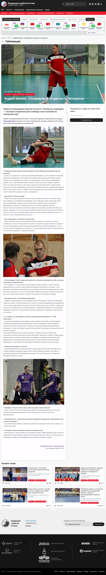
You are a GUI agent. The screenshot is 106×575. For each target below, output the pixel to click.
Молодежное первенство (17, 13)
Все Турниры (92, 33)
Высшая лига (31, 13)
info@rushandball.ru (30, 521)
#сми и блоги (30, 94)
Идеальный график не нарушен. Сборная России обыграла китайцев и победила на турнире (92, 470)
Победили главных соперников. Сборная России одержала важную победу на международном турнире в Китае (92, 492)
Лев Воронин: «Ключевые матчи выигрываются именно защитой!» (38, 469)
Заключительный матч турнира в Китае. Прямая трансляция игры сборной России (39, 491)
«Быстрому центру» (9, 121)
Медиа (47, 10)
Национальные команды (34, 10)
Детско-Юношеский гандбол (45, 13)
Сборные (81, 19)
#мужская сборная (18, 94)
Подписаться (86, 120)
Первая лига (60, 13)
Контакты (28, 526)
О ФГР (56, 571)
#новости (8, 94)
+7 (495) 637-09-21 (30, 523)
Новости (9, 10)
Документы (93, 571)
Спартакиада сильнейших (11, 19)
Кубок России (72, 19)
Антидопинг (69, 13)
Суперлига (4, 13)
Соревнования (19, 10)
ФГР (2, 10)
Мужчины (90, 19)
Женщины (99, 19)
